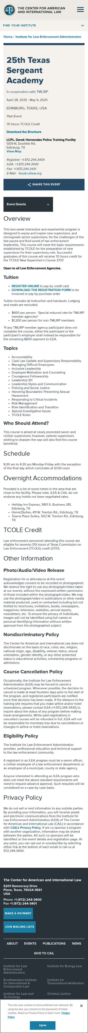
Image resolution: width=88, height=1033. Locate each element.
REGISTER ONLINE (25, 286)
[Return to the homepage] (34, 10)
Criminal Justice (59, 994)
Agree (42, 1025)
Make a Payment (18, 913)
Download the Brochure (24, 132)
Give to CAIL (44, 953)
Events (30, 943)
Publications (54, 943)
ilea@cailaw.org (30, 173)
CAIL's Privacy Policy (25, 828)
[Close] (81, 1005)
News (76, 943)
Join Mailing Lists (19, 926)
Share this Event (46, 184)
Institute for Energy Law (64, 966)
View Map (14, 151)
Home (7, 37)
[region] (44, 1016)
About (12, 943)
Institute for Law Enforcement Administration (48, 37)
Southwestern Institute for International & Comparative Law (20, 983)
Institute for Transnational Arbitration (65, 982)
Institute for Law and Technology (18, 995)
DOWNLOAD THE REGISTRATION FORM (41, 290)
